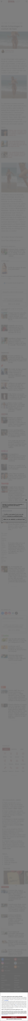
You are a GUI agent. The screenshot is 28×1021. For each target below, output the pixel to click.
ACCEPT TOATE (14, 1017)
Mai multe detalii (6, 1000)
